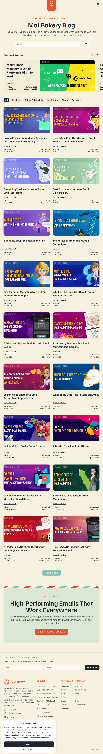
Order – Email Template (51, 631)
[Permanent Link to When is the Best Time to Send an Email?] (76, 387)
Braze (63, 693)
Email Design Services (46, 686)
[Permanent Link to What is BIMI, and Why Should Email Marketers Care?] (76, 284)
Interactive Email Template (47, 697)
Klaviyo (64, 690)
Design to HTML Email (46, 701)
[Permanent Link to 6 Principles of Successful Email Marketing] (76, 488)
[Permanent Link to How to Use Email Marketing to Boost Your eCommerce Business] (76, 130)
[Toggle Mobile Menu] (97, 4)
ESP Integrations (43, 712)
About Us (79, 686)
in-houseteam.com (14, 713)
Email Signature (43, 705)
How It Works (80, 690)
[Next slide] (97, 55)
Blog (77, 701)
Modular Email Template (47, 693)
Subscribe (92, 667)
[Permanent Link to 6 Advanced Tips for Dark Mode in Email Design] (27, 335)
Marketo (64, 705)
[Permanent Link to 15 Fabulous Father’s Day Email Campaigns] (76, 233)
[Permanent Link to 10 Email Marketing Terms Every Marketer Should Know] (27, 488)
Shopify (64, 701)
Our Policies (27, 749)
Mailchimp (65, 686)
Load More (51, 572)
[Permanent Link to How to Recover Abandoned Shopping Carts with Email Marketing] (27, 130)
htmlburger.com (13, 709)
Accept (29, 744)
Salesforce (65, 708)
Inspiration (52, 100)
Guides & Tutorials (33, 100)
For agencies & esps (45, 716)
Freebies (16, 100)
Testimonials (80, 705)
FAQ (77, 693)
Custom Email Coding (45, 690)
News (65, 100)
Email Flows (42, 708)
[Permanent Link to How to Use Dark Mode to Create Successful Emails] (76, 539)
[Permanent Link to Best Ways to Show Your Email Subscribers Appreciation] (27, 387)
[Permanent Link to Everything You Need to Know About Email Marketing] (27, 181)
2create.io (29, 700)
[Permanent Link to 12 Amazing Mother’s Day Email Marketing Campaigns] (76, 335)
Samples (78, 697)
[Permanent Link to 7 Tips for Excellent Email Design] (76, 437)
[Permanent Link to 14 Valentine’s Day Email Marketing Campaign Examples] (27, 539)
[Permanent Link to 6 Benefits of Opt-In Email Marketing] (27, 233)
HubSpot (64, 697)
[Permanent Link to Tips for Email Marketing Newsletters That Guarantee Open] (27, 284)
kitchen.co (11, 717)
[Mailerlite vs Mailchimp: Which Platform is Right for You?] (49, 76)
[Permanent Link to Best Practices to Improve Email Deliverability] (76, 181)
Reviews (10, 83)
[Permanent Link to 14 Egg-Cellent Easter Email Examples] (27, 437)
